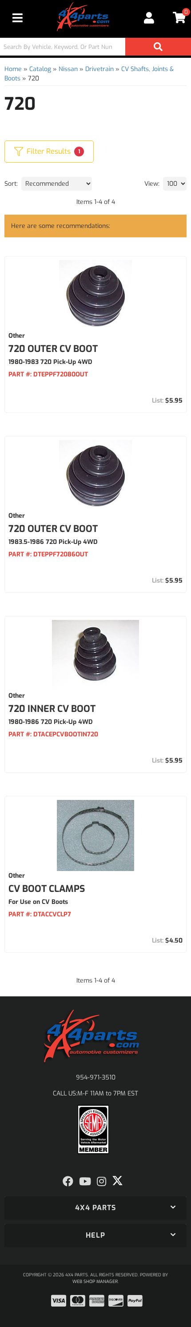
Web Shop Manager (95, 1281)
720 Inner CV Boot (52, 709)
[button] (95, 47)
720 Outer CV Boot (53, 349)
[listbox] (56, 184)
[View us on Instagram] (101, 1181)
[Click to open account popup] (149, 18)
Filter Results (53, 151)
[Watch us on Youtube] (85, 1181)
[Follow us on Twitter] (117, 1180)
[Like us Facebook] (68, 1181)
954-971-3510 (95, 1077)
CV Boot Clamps (46, 889)
